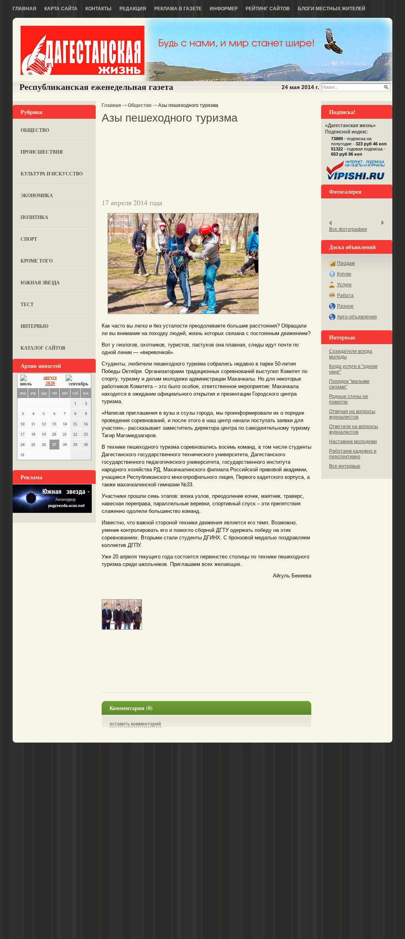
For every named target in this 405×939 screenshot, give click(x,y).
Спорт (29, 239)
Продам (346, 263)
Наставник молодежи (353, 441)
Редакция (132, 8)
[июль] (27, 381)
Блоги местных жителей (331, 8)
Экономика (37, 195)
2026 (50, 383)
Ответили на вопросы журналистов (353, 429)
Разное (345, 306)
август (50, 377)
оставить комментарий (135, 724)
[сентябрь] (77, 381)
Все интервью (344, 466)
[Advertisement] (194, 138)
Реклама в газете (178, 8)
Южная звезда (40, 282)
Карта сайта (61, 8)
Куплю (344, 274)
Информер (224, 8)
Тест (27, 304)
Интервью (35, 326)
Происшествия (42, 152)
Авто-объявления (357, 317)
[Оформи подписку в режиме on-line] (356, 180)
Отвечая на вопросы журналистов (352, 414)
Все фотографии (348, 229)
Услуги (344, 285)
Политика (34, 217)
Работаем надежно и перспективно (353, 453)
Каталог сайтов (43, 348)
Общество (35, 130)
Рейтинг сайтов (268, 8)
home (82, 50)
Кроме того (37, 260)
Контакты (98, 8)
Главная (24, 8)
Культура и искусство (52, 173)
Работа (345, 295)
